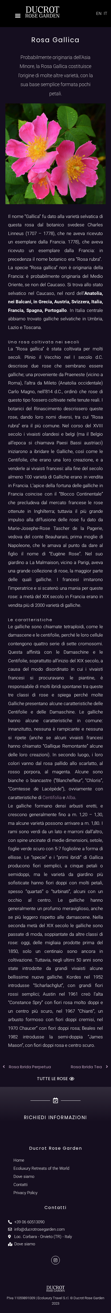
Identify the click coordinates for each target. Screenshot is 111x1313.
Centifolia (53, 797)
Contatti (20, 1184)
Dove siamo (23, 1176)
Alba (70, 797)
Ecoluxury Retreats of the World (41, 1168)
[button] (17, 15)
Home (18, 1160)
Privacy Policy (25, 1192)
